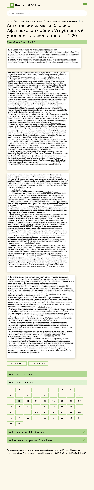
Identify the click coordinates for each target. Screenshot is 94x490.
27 (79, 401)
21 (28, 401)
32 (45, 407)
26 (71, 401)
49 (36, 418)
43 (62, 412)
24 (53, 401)
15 (53, 395)
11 (19, 395)
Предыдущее (17, 363)
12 (28, 395)
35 (71, 407)
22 (36, 401)
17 (71, 395)
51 (53, 418)
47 (19, 418)
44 (71, 412)
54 (79, 418)
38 (19, 412)
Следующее (37, 363)
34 (62, 407)
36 (79, 407)
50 (45, 418)
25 (62, 401)
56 (19, 423)
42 (53, 412)
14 (45, 395)
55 (11, 423)
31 (36, 407)
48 (28, 418)
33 (54, 407)
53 (71, 418)
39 (28, 412)
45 (79, 412)
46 (10, 418)
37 (11, 412)
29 (19, 407)
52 (62, 418)
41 (45, 412)
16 (62, 395)
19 (11, 401)
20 (19, 401)
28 (10, 407)
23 (45, 401)
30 (28, 407)
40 (36, 412)
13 (36, 395)
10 (11, 395)
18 (79, 395)
